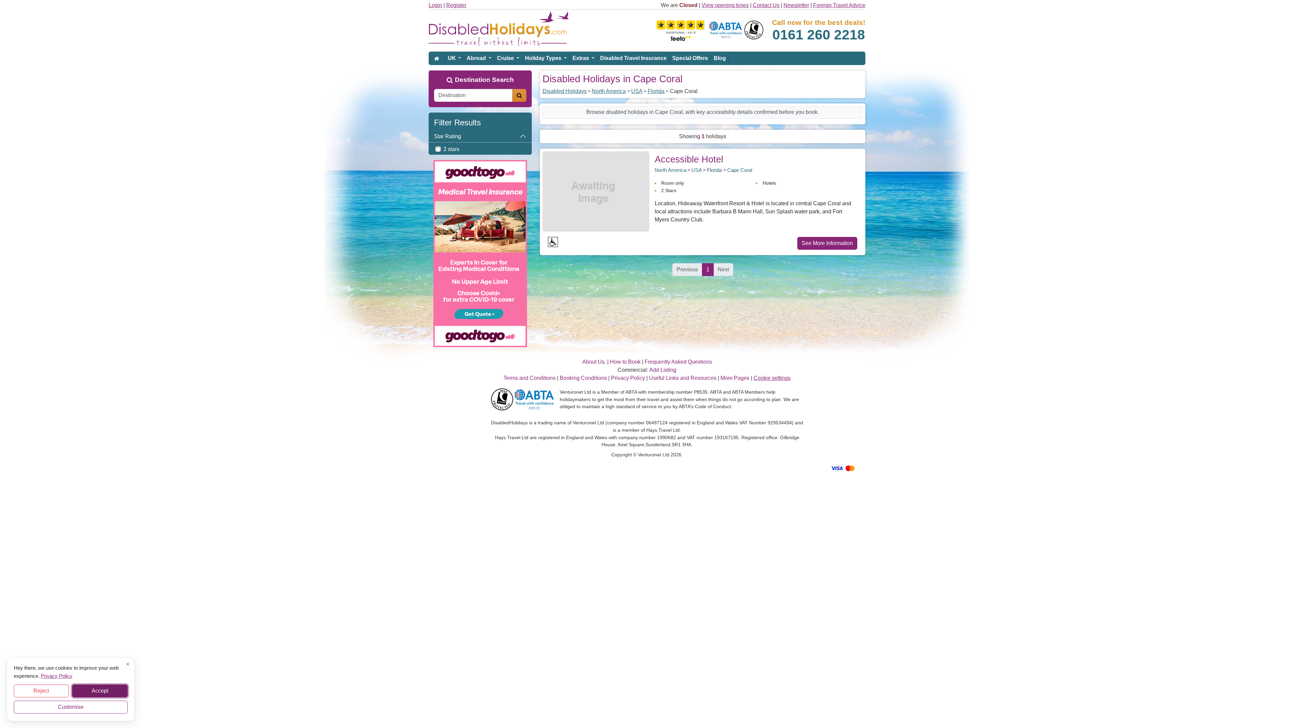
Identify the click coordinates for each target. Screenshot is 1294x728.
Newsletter (796, 5)
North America (609, 91)
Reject (41, 691)
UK (452, 58)
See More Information (827, 243)
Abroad (477, 58)
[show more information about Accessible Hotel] (596, 191)
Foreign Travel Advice (839, 5)
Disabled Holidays (565, 91)
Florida (656, 91)
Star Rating (447, 136)
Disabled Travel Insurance (633, 58)
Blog (720, 58)
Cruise (506, 58)
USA (637, 91)
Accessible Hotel (689, 159)
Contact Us (766, 5)
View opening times (725, 5)
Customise (71, 707)
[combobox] (473, 95)
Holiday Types (544, 58)
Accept (100, 691)
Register (456, 5)
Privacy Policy (56, 675)
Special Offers (690, 58)
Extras (581, 58)
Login (435, 5)
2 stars (451, 149)
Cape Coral (739, 170)
